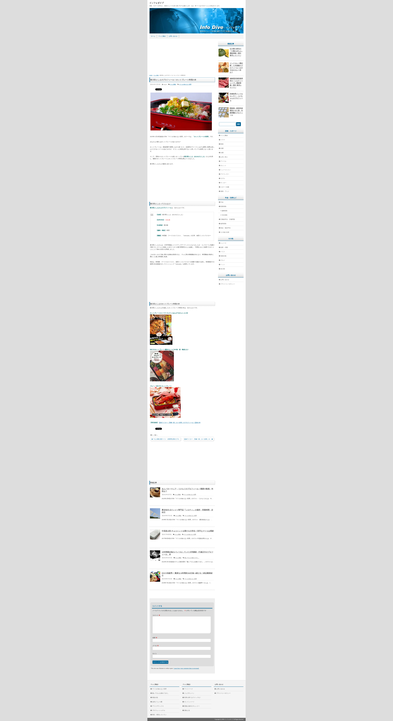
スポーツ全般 (225, 187)
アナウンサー (225, 174)
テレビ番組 (162, 36)
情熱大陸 (155, 697)
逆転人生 (187, 710)
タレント (223, 165)
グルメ (223, 260)
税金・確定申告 (226, 228)
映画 (222, 144)
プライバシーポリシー (228, 284)
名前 (154, 637)
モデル (223, 178)
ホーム (153, 36)
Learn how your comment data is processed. (186, 668)
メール (155, 645)
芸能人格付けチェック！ (192, 706)
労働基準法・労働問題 (228, 219)
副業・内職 (224, 247)
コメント (156, 615)
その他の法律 (225, 232)
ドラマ (223, 140)
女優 (222, 152)
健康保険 (224, 211)
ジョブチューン (189, 693)
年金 (222, 202)
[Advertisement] (182, 57)
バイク (223, 251)
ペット (223, 264)
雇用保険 (223, 223)
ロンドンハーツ (189, 702)
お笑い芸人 (224, 157)
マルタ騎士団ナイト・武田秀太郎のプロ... (166, 439)
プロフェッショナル (158, 710)
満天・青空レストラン (159, 714)
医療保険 (223, 206)
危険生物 (223, 256)
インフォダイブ (156, 3)
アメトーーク (188, 689)
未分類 (223, 269)
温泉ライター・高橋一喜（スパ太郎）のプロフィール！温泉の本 (179, 422)
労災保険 (224, 215)
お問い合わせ (173, 36)
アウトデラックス (158, 706)
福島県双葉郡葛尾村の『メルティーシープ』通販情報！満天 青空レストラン (236, 83)
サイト (154, 653)
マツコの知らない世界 (185, 84)
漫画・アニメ (225, 191)
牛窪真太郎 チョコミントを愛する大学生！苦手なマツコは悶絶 (188, 531)
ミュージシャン (226, 170)
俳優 (222, 148)
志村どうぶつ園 (157, 702)
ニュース (223, 243)
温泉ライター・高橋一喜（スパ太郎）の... (197, 439)
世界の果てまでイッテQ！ (192, 697)
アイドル (223, 161)
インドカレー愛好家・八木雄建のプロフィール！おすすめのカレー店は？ (236, 67)
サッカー (223, 182)
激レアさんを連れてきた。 (191, 557)
